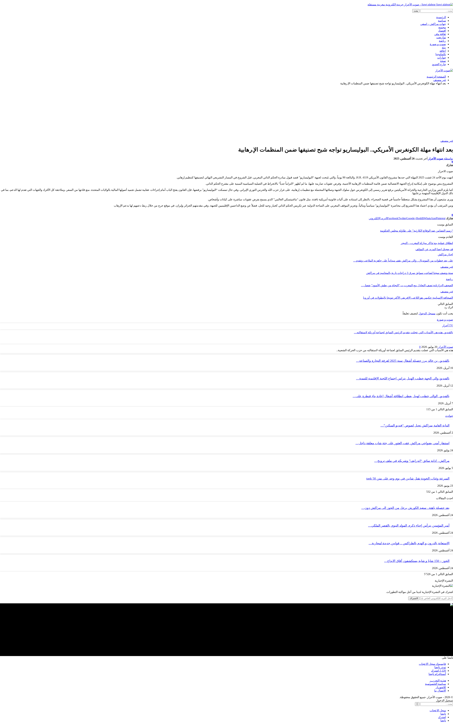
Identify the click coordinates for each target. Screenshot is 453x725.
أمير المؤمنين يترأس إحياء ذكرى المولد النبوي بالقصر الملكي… (408, 525)
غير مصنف (446, 140)
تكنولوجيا (440, 54)
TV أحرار (447, 325)
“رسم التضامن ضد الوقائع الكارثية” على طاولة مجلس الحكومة (416, 230)
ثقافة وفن (440, 34)
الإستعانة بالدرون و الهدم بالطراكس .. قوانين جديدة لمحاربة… (409, 543)
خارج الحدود (439, 64)
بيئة (444, 47)
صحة (443, 60)
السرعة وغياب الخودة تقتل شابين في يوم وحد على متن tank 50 (407, 478)
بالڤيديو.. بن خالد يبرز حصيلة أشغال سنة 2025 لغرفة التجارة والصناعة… (402, 360)
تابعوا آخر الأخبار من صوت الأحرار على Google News (422, 211)
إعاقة (443, 50)
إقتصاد (442, 30)
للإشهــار (441, 687)
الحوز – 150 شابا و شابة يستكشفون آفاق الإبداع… (416, 561)
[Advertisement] (226, 112)
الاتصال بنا (440, 690)
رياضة (442, 40)
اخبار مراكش (445, 254)
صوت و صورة (438, 44)
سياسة (442, 20)
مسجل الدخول (426, 313)
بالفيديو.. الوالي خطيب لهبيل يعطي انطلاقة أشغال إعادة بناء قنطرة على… (401, 396)
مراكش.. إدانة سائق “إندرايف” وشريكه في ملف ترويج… (411, 461)
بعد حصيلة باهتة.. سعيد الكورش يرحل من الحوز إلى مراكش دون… (405, 508)
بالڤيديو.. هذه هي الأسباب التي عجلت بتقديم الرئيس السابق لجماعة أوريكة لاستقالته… (403, 332)
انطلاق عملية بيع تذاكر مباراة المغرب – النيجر (427, 243)
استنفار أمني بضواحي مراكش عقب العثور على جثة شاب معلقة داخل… (402, 443)
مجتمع (442, 27)
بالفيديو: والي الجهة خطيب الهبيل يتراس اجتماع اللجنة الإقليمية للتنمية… (402, 378)
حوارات (441, 57)
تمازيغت (441, 37)
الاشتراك (414, 598)
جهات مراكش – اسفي (433, 23)
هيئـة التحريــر (438, 680)
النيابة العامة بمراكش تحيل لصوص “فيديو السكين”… (414, 425)
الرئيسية (441, 17)
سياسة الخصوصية (435, 683)
